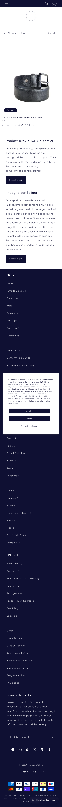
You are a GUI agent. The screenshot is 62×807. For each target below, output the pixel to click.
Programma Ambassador (21, 675)
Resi (9, 372)
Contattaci (13, 328)
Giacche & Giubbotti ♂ (19, 512)
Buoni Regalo (14, 608)
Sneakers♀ (13, 475)
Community (13, 335)
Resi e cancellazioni (17, 653)
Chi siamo (12, 298)
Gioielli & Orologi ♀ (17, 453)
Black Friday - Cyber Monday (23, 578)
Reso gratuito (14, 593)
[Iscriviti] (51, 737)
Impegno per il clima (18, 667)
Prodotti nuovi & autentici (21, 600)
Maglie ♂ (12, 527)
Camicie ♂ (12, 497)
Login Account (15, 638)
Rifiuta (29, 419)
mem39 (16, 795)
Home (10, 283)
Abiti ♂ (10, 490)
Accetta (29, 411)
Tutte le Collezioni (17, 290)
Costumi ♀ (12, 438)
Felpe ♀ (11, 445)
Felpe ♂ (11, 505)
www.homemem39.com (20, 660)
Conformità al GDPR (18, 357)
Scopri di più (15, 180)
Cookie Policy (14, 350)
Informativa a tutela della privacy (26, 724)
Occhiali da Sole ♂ (17, 535)
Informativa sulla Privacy (21, 365)
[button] (6, 3)
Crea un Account (16, 645)
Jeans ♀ (11, 468)
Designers (12, 313)
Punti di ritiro (14, 585)
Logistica (12, 615)
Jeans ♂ (11, 520)
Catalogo (12, 320)
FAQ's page (13, 682)
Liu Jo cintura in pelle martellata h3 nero (22, 117)
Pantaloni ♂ (13, 542)
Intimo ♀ (11, 460)
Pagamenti (13, 571)
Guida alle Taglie (16, 563)
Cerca (10, 630)
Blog (9, 305)
